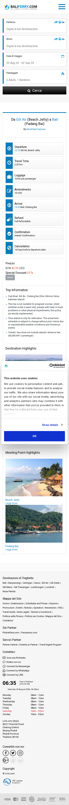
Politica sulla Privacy (13, 616)
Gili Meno (7, 587)
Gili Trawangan (21, 587)
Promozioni (8, 607)
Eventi (19, 607)
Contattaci (8, 620)
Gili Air (45, 583)
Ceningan (27, 583)
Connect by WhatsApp (17, 670)
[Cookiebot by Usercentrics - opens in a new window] (49, 366)
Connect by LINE (15, 674)
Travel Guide (9, 612)
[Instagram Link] (20, 753)
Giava (37, 583)
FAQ (60, 607)
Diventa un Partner (28, 644)
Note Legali (23, 612)
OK (35, 436)
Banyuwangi (14, 583)
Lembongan (37, 587)
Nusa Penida (9, 591)
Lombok (49, 587)
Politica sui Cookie (34, 616)
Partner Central (10, 644)
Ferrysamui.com (29, 632)
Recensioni (50, 607)
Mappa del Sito (53, 616)
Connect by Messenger (18, 666)
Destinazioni (17, 603)
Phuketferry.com (11, 632)
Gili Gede (54, 583)
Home (6, 603)
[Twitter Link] (13, 753)
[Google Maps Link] (6, 760)
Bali (4, 583)
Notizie (27, 607)
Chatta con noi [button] (13, 662)
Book (10, 277)
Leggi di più (11, 503)
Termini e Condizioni (41, 612)
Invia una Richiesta (15, 657)
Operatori (38, 607)
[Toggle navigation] (63, 6)
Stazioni (53, 603)
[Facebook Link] (6, 753)
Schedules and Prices (36, 603)
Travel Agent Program (50, 644)
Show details (50, 424)
